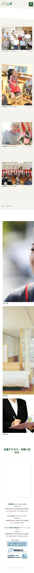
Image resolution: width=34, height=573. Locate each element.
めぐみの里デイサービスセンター (10, 51)
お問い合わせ (15, 540)
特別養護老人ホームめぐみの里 (9, 106)
